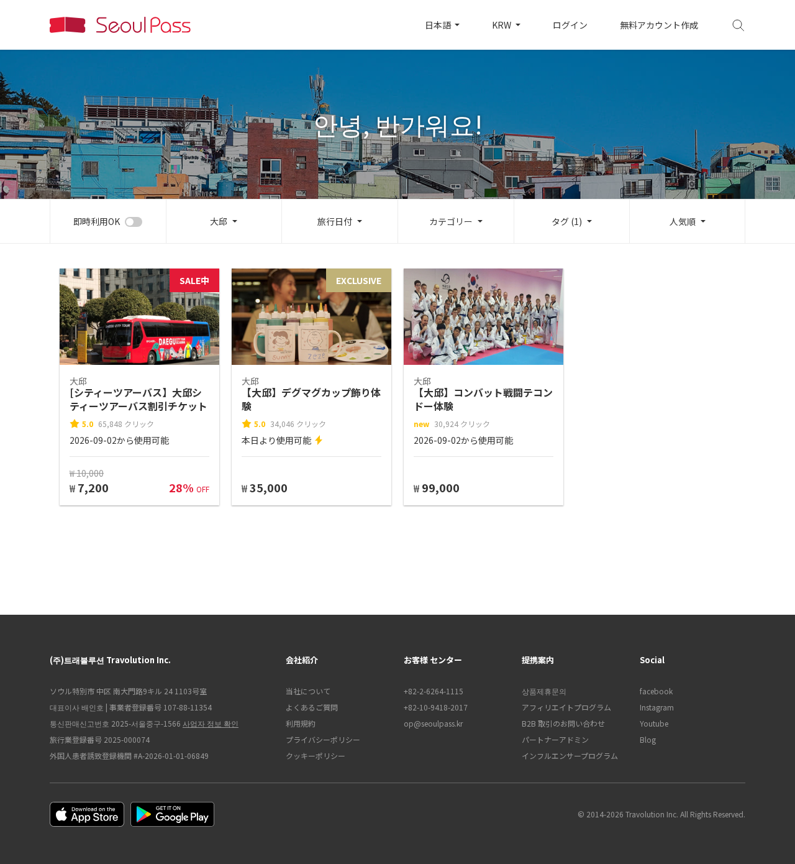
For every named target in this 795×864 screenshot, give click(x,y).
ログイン (570, 25)
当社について (308, 691)
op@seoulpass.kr (433, 723)
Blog (648, 739)
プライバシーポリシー (323, 739)
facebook (656, 691)
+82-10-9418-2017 (436, 707)
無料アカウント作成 (659, 25)
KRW (502, 25)
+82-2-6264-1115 (433, 691)
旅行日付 (334, 221)
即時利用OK (96, 221)
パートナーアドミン (555, 739)
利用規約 (301, 723)
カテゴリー (451, 221)
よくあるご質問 (312, 707)
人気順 (683, 221)
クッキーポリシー (315, 755)
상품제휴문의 (544, 691)
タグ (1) (567, 221)
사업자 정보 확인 (210, 723)
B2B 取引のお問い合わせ (563, 723)
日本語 (439, 25)
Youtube (654, 723)
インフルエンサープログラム (570, 755)
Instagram (657, 707)
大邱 (218, 221)
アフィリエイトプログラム (566, 707)
